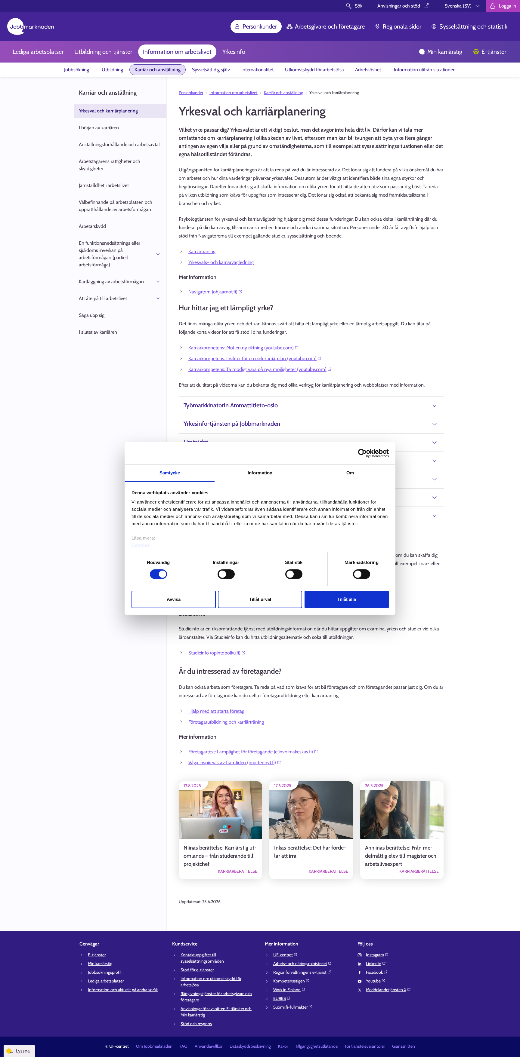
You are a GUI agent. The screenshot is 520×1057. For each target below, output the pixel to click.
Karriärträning (201, 251)
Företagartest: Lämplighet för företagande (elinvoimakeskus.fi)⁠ (250, 752)
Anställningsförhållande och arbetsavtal (119, 144)
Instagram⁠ (375, 954)
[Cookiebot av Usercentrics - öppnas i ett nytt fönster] (362, 453)
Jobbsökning (77, 69)
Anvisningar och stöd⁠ (398, 6)
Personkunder (260, 26)
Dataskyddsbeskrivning (250, 1046)
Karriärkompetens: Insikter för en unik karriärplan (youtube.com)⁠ (252, 358)
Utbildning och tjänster (103, 51)
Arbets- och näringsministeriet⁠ (300, 963)
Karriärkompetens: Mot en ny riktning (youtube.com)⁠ (241, 348)
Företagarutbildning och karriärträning (226, 722)
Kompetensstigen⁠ (289, 981)
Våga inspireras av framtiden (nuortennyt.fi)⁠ (232, 762)
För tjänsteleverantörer (365, 1046)
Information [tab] (260, 472)
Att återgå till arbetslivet (103, 298)
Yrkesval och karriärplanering (108, 111)
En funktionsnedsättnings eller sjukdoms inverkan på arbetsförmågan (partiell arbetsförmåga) (109, 254)
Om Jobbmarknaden (154, 1046)
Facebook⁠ (374, 972)
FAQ (183, 1046)
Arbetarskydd (92, 226)
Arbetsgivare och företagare (330, 26)
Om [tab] (350, 472)
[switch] (226, 574)
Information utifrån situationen (425, 69)
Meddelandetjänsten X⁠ (386, 989)
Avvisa (174, 599)
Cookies (141, 545)
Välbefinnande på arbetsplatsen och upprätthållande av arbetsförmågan (115, 205)
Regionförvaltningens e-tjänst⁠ (300, 972)
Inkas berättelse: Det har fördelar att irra (310, 851)
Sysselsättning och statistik (473, 26)
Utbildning (112, 69)
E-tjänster (493, 51)
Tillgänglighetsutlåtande (316, 1046)
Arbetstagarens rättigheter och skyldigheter (109, 164)
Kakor (283, 1046)
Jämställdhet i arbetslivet (104, 185)
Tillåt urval (260, 599)
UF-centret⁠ (283, 954)
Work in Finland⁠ (287, 989)
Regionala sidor (402, 26)
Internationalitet (257, 69)
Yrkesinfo (233, 51)
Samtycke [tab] (169, 472)
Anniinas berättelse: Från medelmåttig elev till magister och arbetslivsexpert (400, 855)
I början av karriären (99, 127)
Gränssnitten (403, 1046)
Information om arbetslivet (177, 51)
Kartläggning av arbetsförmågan (111, 281)
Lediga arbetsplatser (38, 51)
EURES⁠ (279, 998)
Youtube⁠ (373, 981)
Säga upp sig (91, 315)
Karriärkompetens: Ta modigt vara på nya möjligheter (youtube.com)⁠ (257, 369)
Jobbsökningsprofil (104, 972)
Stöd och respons (196, 1023)
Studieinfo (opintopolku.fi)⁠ (214, 653)
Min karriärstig (444, 51)
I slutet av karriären (98, 332)
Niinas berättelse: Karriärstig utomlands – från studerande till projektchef (220, 855)
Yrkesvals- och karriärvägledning (221, 262)
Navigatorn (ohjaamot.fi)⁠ (212, 292)
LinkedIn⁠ (373, 963)
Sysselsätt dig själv (211, 69)
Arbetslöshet (368, 69)
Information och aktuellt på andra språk (123, 989)
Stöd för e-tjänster (197, 970)
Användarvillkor (208, 1046)
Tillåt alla (346, 599)
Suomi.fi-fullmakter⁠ (290, 1007)
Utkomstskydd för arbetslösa (314, 69)
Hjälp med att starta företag (216, 711)
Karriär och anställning (158, 69)
